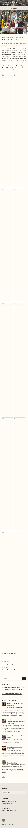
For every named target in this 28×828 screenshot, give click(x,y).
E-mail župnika (5, 810)
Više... (3, 776)
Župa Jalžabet (10, 2)
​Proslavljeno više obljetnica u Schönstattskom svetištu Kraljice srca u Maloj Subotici (16, 721)
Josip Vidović (20, 37)
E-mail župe (13, 810)
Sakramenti (14, 653)
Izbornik (15, 8)
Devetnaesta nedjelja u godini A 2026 (13, 693)
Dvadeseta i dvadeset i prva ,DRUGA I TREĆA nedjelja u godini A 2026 (14, 688)
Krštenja (7, 653)
